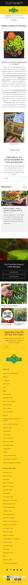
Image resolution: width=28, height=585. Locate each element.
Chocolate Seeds (8, 497)
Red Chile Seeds (7, 490)
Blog (4, 391)
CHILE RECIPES (14, 272)
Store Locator (7, 434)
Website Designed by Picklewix (12, 462)
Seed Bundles (7, 431)
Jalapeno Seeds (7, 511)
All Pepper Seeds (8, 398)
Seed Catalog (7, 408)
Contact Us (6, 380)
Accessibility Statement (10, 459)
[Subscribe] (23, 178)
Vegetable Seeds (8, 545)
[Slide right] (17, 234)
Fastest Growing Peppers (9, 306)
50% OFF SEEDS (6, 325)
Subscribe (8, 15)
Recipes (5, 415)
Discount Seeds (7, 428)
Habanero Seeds (8, 532)
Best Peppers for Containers (19, 324)
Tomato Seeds (7, 542)
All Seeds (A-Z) (7, 472)
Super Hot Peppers (8, 535)
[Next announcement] (25, 3)
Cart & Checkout (8, 438)
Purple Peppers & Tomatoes (11, 539)
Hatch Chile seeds (10, 92)
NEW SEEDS (6, 479)
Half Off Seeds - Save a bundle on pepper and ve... (13, 209)
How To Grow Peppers (9, 401)
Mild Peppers (6, 493)
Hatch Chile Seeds (8, 486)
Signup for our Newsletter (10, 373)
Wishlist (5, 452)
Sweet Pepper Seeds (9, 507)
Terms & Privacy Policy (9, 455)
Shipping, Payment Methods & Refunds (12, 419)
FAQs (4, 387)
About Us (5, 377)
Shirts (4, 556)
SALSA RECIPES (14, 276)
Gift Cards (6, 384)
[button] (3, 10)
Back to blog (15, 150)
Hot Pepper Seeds (8, 528)
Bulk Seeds (6, 549)
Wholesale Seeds (8, 412)
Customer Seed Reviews (10, 563)
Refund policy (7, 448)
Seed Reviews (7, 394)
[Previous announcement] (3, 3)
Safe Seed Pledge (8, 445)
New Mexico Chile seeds (19, 90)
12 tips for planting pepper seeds (15, 75)
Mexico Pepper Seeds (9, 504)
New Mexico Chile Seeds (10, 500)
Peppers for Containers (10, 525)
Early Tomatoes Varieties (10, 424)
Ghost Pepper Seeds (9, 514)
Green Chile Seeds (8, 483)
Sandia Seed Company (16, 582)
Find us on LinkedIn (8, 441)
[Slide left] (10, 234)
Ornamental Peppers (9, 518)
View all (24, 187)
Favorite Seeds (7, 405)
